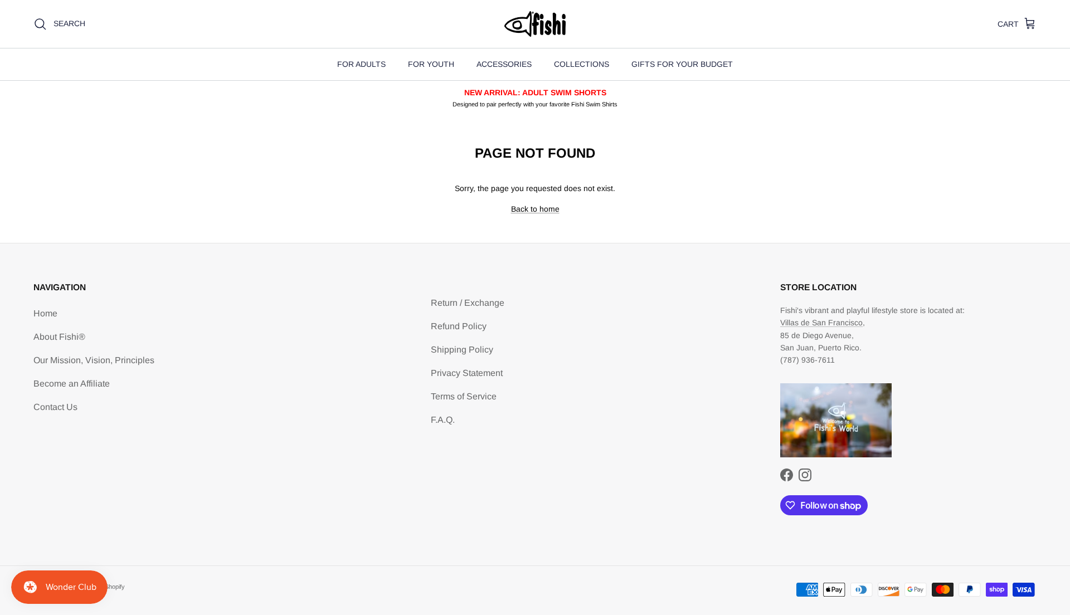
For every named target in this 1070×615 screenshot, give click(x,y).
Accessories (504, 64)
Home (45, 313)
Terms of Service (464, 396)
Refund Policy (459, 326)
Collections (581, 64)
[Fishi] (535, 24)
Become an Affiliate (71, 383)
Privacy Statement (467, 373)
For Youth (431, 64)
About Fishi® (59, 336)
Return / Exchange (467, 303)
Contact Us (55, 407)
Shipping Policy (462, 349)
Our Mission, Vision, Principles (93, 360)
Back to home (535, 208)
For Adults (361, 64)
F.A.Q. (443, 419)
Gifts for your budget (682, 64)
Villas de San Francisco (821, 322)
